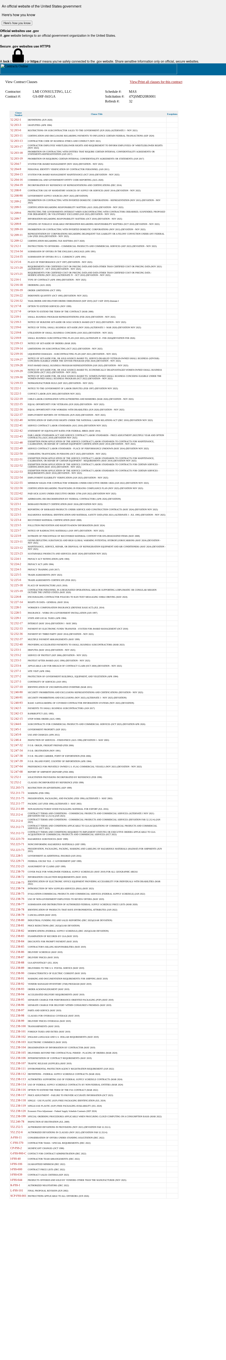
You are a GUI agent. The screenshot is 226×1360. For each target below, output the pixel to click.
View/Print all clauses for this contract (156, 82)
